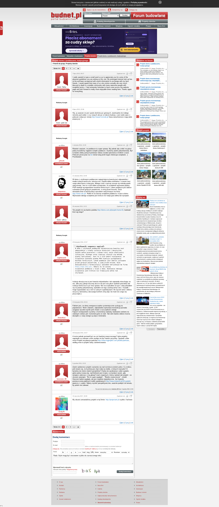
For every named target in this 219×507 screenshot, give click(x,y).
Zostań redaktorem (65, 499)
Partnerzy (62, 489)
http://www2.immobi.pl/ (100, 117)
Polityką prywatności (139, 2)
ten (91, 155)
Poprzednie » (161, 329)
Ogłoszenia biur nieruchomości (107, 495)
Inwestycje (139, 489)
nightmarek (61, 258)
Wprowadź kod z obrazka (62, 467)
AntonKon (62, 318)
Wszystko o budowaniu (75, 56)
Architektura (140, 485)
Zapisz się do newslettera (96, 10)
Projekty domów (90, 56)
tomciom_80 (61, 379)
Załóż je (94, 449)
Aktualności (139, 482)
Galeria (100, 489)
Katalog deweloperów (104, 499)
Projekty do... (160, 68)
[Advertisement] (102, 102)
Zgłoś (122, 96)
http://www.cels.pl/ (79, 194)
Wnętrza (138, 495)
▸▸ (78, 68)
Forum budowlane (59, 56)
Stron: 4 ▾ (56, 68)
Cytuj (127, 96)
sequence (61, 191)
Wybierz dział (106, 13)
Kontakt (61, 485)
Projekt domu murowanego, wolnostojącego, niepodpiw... (150, 80)
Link (131, 96)
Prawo (138, 502)
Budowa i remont (141, 492)
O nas (61, 482)
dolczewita (61, 348)
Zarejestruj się (117, 10)
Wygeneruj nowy (72, 469)
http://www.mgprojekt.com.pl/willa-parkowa (113, 340)
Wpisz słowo (88, 13)
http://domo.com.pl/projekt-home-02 (110, 210)
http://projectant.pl (112, 400)
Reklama (62, 492)
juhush (61, 161)
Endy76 (62, 412)
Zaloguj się (133, 10)
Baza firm (100, 485)
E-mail (55, 445)
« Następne (150, 329)
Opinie (61, 495)
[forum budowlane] (149, 15)
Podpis (55, 441)
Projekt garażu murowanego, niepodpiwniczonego (150, 88)
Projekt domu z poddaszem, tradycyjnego (150, 65)
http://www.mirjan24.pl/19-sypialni (118, 381)
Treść (55, 452)
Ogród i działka (140, 499)
